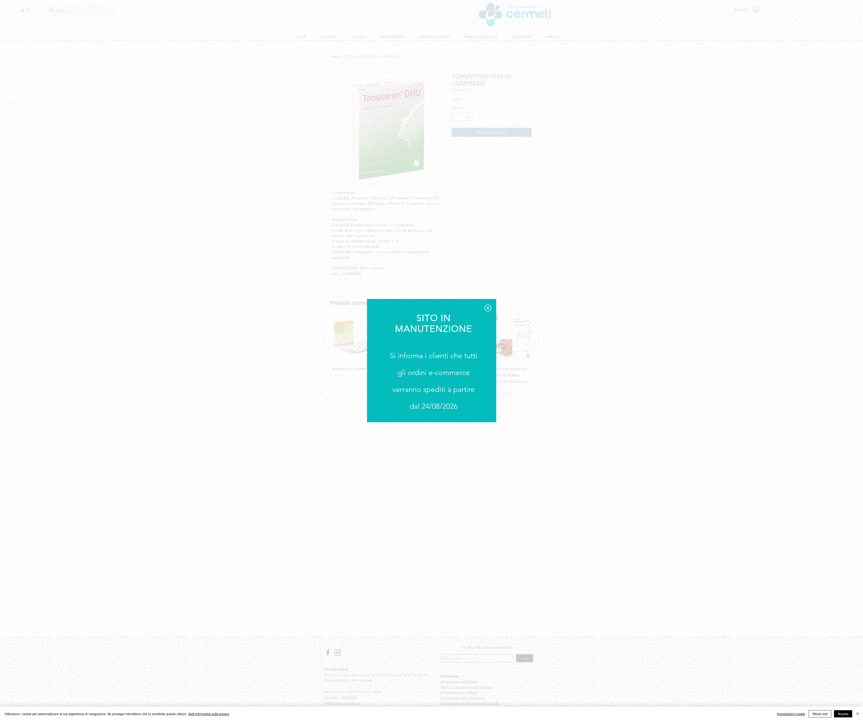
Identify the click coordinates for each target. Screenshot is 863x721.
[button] (488, 308)
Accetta (843, 714)
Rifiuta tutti (819, 714)
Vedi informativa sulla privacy (208, 714)
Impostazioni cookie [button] (791, 714)
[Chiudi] (857, 713)
